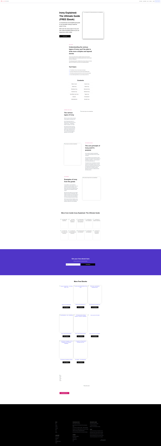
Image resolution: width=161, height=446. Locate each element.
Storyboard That (75, 439)
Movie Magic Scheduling (76, 436)
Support (56, 425)
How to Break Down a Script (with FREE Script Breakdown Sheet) (80, 425)
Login (153, 1)
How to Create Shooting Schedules (80, 333)
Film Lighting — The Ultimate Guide (80, 359)
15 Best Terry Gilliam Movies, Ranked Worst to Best (96, 430)
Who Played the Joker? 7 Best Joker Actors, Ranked (96, 432)
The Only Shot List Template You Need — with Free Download (80, 427)
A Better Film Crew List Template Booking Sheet (78, 430)
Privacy (56, 432)
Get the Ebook (88, 264)
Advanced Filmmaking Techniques (94, 423)
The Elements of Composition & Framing (66, 359)
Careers (56, 439)
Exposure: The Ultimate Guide (66, 304)
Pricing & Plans (57, 436)
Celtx (73, 440)
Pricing (150, 1)
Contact (56, 442)
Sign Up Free (157, 1)
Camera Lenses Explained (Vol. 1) (80, 304)
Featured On (56, 438)
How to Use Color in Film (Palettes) (94, 333)
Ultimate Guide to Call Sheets (76, 423)
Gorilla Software (74, 437)
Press (56, 429)
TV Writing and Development (93, 425)
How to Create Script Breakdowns (66, 333)
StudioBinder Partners (58, 441)
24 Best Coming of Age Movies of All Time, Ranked (96, 433)
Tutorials (56, 426)
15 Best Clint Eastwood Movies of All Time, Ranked (96, 436)
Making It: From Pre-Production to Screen (95, 426)
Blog (55, 423)
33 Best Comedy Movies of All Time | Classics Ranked (96, 435)
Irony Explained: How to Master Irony (94, 304)
